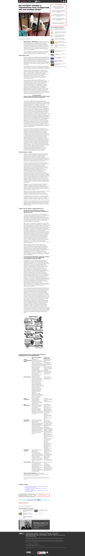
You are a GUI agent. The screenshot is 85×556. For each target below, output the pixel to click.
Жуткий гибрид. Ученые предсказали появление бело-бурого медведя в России (60, 32)
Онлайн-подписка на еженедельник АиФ (32, 534)
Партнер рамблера (34, 552)
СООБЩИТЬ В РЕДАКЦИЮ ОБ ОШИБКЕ (31, 536)
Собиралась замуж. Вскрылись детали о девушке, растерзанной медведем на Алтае (60, 36)
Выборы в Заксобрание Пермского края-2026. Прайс (44, 535)
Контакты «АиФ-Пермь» (43, 534)
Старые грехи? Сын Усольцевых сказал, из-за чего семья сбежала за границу (60, 45)
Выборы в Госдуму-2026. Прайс (30, 535)
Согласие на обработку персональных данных (32, 544)
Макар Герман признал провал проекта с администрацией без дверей (28, 517)
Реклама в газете (48, 533)
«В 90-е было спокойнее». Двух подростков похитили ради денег (60, 39)
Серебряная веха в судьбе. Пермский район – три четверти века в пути (28, 514)
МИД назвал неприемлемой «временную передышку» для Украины (59, 61)
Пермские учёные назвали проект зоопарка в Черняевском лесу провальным (28, 511)
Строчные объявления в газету (53, 534)
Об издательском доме (29, 533)
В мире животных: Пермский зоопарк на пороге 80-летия (42, 510)
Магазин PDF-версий (55, 533)
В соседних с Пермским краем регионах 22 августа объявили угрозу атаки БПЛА (58, 19)
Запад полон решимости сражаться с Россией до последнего (60, 57)
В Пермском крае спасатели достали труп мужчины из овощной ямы (58, 23)
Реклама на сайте (42, 533)
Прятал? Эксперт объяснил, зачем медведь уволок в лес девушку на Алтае (60, 29)
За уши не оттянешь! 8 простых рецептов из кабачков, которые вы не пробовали (60, 42)
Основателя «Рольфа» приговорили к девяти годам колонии (60, 51)
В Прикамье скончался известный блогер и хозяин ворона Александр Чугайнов (58, 11)
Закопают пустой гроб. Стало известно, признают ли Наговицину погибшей (58, 15)
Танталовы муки (40, 513)
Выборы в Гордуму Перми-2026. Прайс (59, 535)
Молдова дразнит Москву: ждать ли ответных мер (60, 54)
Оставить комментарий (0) (42, 495)
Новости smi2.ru (22, 530)
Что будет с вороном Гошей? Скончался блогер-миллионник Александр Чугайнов (58, 7)
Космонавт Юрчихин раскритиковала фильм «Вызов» (60, 64)
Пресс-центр (36, 533)
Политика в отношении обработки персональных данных (33, 545)
